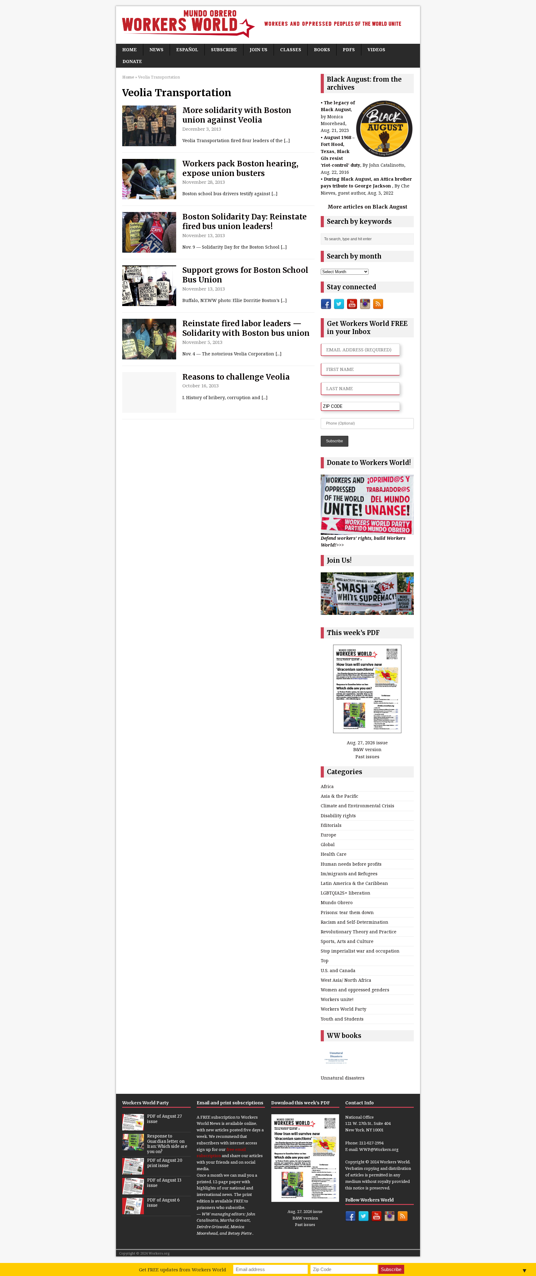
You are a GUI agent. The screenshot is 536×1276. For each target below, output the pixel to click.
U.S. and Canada (338, 970)
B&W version (367, 749)
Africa (327, 786)
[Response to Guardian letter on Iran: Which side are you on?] (133, 1147)
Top (324, 960)
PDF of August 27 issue (164, 1119)
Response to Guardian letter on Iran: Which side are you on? (167, 1144)
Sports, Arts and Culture (347, 941)
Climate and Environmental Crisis (357, 806)
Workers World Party (343, 1009)
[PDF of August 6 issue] (133, 1211)
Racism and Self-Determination (354, 922)
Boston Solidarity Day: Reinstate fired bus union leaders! (244, 221)
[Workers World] (268, 25)
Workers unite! (337, 999)
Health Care (333, 854)
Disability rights (338, 815)
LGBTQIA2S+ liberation (345, 893)
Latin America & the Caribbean (354, 883)
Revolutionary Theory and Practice (358, 932)
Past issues (367, 757)
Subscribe (224, 49)
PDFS (349, 49)
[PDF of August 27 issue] (133, 1127)
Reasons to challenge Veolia (236, 377)
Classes (290, 49)
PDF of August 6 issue (163, 1202)
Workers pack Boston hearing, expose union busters (240, 168)
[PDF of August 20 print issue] (133, 1171)
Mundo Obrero (337, 902)
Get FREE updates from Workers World (182, 1269)
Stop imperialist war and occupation (360, 951)
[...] (287, 140)
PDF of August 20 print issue (164, 1163)
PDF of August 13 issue (164, 1183)
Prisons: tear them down (347, 912)
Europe (328, 835)
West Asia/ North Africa (346, 980)
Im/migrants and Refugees (349, 874)
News (156, 49)
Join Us (258, 49)
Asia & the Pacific (339, 796)
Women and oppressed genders (355, 990)
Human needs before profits (351, 864)
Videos (376, 49)
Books (322, 49)
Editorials (331, 825)
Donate (132, 61)
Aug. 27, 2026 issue (367, 743)
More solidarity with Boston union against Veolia (236, 115)
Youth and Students (342, 1019)
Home (129, 49)
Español (187, 49)
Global (328, 844)
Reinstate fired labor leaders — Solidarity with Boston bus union (246, 328)
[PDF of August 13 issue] (133, 1191)
